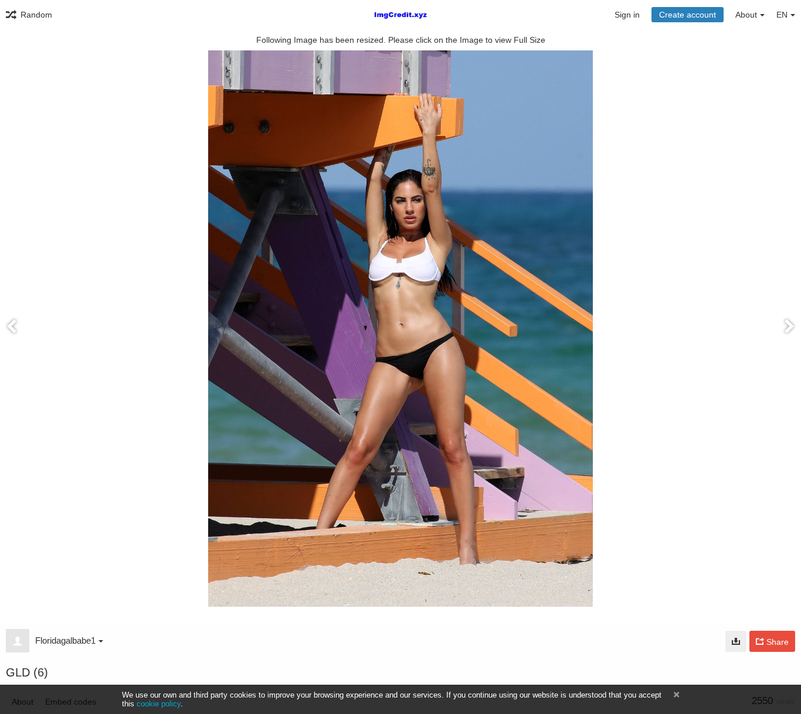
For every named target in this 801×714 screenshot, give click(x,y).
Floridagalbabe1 (65, 640)
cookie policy (159, 703)
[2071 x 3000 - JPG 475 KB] (735, 641)
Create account (687, 14)
